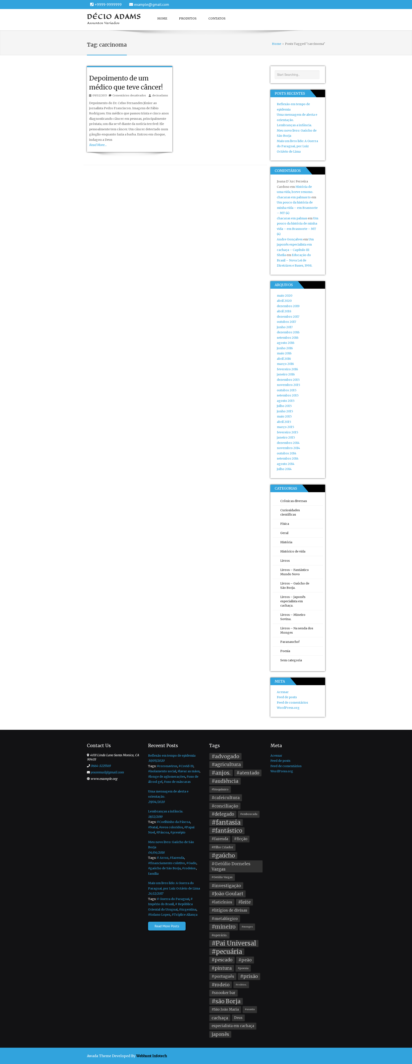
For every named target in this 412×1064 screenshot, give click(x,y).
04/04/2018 (156, 853)
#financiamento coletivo (166, 863)
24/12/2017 (155, 894)
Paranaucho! (290, 642)
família (153, 874)
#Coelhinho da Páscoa (173, 822)
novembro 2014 (288, 448)
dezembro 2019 (288, 306)
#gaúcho (223, 855)
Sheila (281, 255)
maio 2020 (284, 295)
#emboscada (248, 814)
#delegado (223, 814)
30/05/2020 (156, 761)
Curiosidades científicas (290, 512)
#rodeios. (189, 868)
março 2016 (285, 364)
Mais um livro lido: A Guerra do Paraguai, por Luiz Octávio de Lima (297, 146)
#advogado (225, 756)
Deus (238, 1018)
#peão (245, 959)
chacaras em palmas (292, 218)
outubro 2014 (286, 453)
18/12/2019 (155, 817)
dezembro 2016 (288, 332)
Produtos (188, 18)
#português (223, 976)
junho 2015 (285, 411)
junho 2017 (285, 327)
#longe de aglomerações (166, 777)
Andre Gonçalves (290, 239)
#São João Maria (225, 1009)
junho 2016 (285, 348)
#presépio (177, 832)
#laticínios (222, 902)
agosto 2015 (286, 401)
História (286, 542)
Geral (284, 533)
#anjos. (221, 773)
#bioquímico (220, 789)
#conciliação (225, 806)
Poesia (285, 651)
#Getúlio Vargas (222, 877)
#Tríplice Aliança (184, 915)
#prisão (249, 976)
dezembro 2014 (288, 443)
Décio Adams (114, 16)
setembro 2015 (288, 395)
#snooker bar (223, 993)
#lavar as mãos (188, 771)
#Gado (191, 863)
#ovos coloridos (171, 827)
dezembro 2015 (288, 380)
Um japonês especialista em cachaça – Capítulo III (295, 244)
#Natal (153, 827)
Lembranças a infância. (294, 125)
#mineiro (224, 926)
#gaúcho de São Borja (164, 868)
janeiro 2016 (286, 374)
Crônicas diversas (293, 501)
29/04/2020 (156, 802)
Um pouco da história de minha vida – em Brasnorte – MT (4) (297, 207)
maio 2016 (284, 353)
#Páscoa (162, 832)
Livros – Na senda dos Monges (296, 630)
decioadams (160, 95)
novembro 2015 (288, 385)
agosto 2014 (285, 464)
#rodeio (221, 985)
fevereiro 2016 (287, 369)
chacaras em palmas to (294, 197)
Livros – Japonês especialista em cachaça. (292, 601)
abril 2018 (284, 311)
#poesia (243, 968)
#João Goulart (227, 894)
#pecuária (227, 951)
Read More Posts (166, 926)
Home (162, 18)
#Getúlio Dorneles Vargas (231, 866)
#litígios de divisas (229, 910)
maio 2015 (284, 416)
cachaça (220, 1017)
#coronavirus (167, 766)
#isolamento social (162, 771)
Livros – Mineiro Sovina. (292, 617)
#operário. (219, 935)
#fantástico (227, 830)
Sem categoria (291, 660)
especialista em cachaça (233, 1026)
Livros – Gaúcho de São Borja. (294, 585)
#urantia (250, 1009)
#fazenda (177, 858)
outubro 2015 (287, 390)
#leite (244, 902)
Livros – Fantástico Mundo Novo (294, 572)
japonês (220, 1034)
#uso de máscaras (177, 782)
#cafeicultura (226, 797)
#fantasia (226, 822)
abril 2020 (284, 301)
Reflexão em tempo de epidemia (171, 755)
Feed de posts (287, 697)
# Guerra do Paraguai (173, 899)
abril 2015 (284, 422)
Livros (285, 561)
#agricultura (226, 764)
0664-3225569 (101, 766)
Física (284, 524)
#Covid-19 (186, 766)
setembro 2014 (287, 458)
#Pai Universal (234, 943)
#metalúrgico (225, 918)
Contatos (217, 18)
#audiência (225, 781)
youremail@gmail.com (107, 772)
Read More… (98, 145)
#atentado (247, 773)
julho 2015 (284, 406)
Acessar (283, 692)
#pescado (222, 960)
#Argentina (187, 909)
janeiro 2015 (286, 437)
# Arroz (162, 858)
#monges (247, 926)
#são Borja (226, 1001)
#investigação (226, 885)
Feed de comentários (292, 702)
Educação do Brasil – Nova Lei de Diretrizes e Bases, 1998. (294, 260)
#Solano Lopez (159, 915)
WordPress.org (288, 708)
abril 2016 (284, 359)
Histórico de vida (292, 551)
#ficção (240, 839)
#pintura (222, 968)
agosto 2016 (285, 343)
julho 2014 (284, 469)
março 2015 (285, 427)
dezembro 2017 (288, 317)
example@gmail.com (151, 4)
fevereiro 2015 (287, 432)
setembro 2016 (287, 338)
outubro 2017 (286, 322)
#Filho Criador (222, 847)
